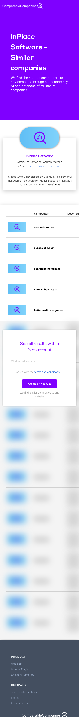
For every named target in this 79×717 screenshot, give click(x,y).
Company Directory (22, 674)
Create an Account (39, 383)
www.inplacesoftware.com (45, 166)
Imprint (15, 697)
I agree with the (37, 371)
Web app (16, 663)
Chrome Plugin (19, 669)
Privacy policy (19, 703)
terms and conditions (47, 371)
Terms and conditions (24, 692)
